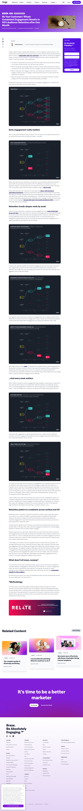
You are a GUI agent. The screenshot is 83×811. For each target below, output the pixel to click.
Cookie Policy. (11, 803)
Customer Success (65, 753)
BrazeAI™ (8, 758)
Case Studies (45, 742)
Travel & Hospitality (29, 747)
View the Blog (76, 630)
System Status (64, 761)
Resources (44, 2)
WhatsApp (8, 783)
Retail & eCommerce (29, 742)
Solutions (29, 2)
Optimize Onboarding (29, 758)
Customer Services (65, 751)
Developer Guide (46, 764)
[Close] (23, 785)
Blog (11, 13)
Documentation (46, 758)
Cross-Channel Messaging (11, 764)
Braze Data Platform (10, 755)
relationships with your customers (29, 55)
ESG (25, 785)
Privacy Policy (30, 804)
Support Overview (65, 748)
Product (21, 2)
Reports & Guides (46, 747)
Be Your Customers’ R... (19, 13)
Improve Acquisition (29, 763)
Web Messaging (9, 778)
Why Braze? (15, 2)
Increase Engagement (29, 768)
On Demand (27, 754)
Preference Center (38, 804)
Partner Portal (46, 773)
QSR (25, 756)
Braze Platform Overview (11, 744)
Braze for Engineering (29, 770)
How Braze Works (10, 747)
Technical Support (65, 764)
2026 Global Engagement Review (68, 742)
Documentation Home (47, 760)
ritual (25, 366)
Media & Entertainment (29, 749)
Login (62, 759)
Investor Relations (28, 783)
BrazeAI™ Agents (9, 762)
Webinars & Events (47, 751)
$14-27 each (47, 187)
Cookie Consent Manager (13, 805)
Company (53, 2)
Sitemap (46, 804)
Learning (44, 754)
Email (7, 774)
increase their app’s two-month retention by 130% (38, 200)
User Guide (45, 762)
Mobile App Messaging (11, 776)
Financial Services (28, 744)
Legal (26, 788)
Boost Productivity (29, 761)
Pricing (7, 749)
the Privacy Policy (73, 64)
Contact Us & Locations (30, 790)
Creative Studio (9, 771)
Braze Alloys (45, 771)
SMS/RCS (8, 781)
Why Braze (8, 742)
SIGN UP (72, 69)
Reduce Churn (28, 765)
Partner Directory (46, 775)
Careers (26, 778)
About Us (27, 776)
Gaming (26, 751)
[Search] (60, 2)
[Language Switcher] (64, 2)
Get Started (76, 2)
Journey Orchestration (11, 767)
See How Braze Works (46, 705)
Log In (69, 2)
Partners (37, 2)
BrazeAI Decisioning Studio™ (12, 760)
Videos (44, 749)
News (26, 781)
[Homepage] (4, 2)
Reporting (8, 769)
